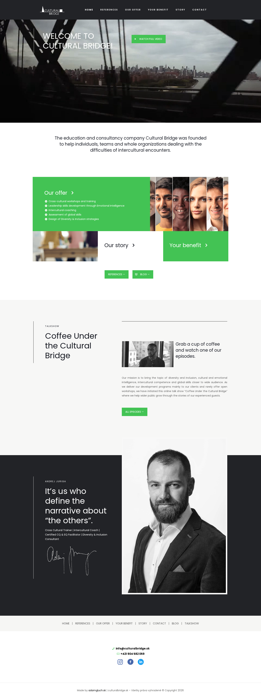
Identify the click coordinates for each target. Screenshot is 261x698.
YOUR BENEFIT (124, 623)
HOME (65, 623)
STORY (142, 623)
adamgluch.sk (97, 690)
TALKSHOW (192, 623)
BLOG (175, 623)
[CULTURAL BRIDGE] (52, 10)
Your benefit (185, 245)
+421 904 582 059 (133, 654)
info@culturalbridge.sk (132, 648)
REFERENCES (82, 623)
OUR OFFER (103, 623)
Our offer (55, 193)
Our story (116, 245)
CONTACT (159, 623)
